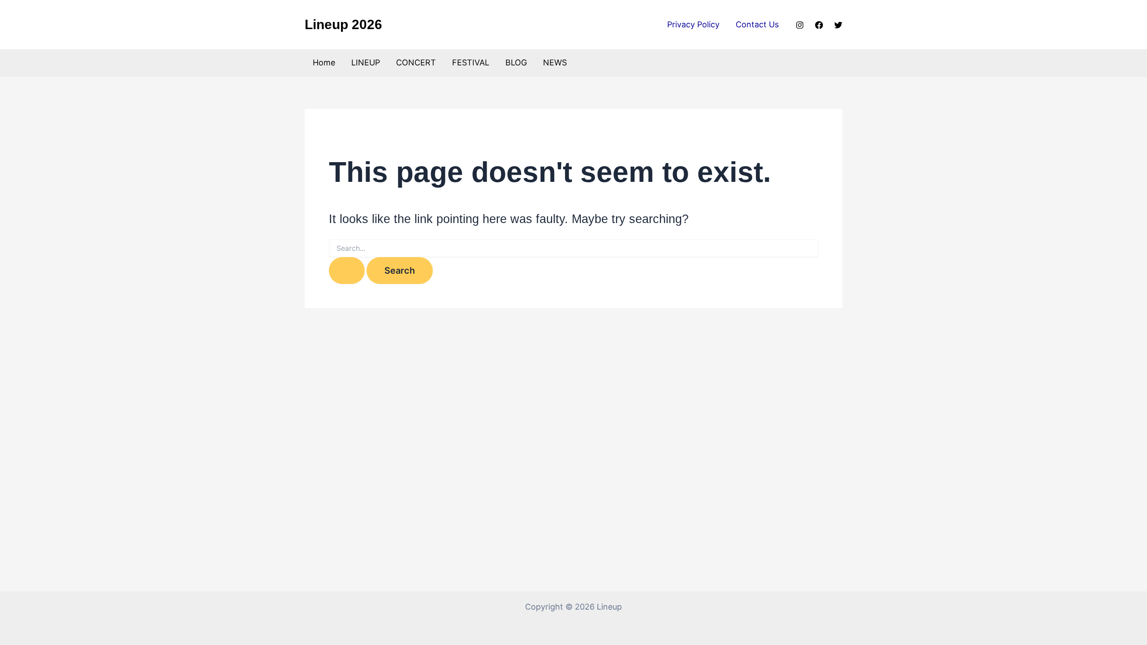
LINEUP (365, 62)
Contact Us (757, 24)
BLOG (516, 62)
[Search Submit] (347, 270)
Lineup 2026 (343, 24)
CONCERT (416, 62)
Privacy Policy (693, 24)
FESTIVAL (470, 62)
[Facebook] (819, 25)
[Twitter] (838, 25)
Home (324, 62)
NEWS (555, 62)
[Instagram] (800, 25)
